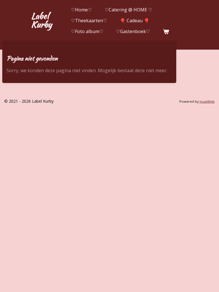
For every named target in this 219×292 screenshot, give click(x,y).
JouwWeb (207, 101)
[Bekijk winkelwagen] (166, 31)
